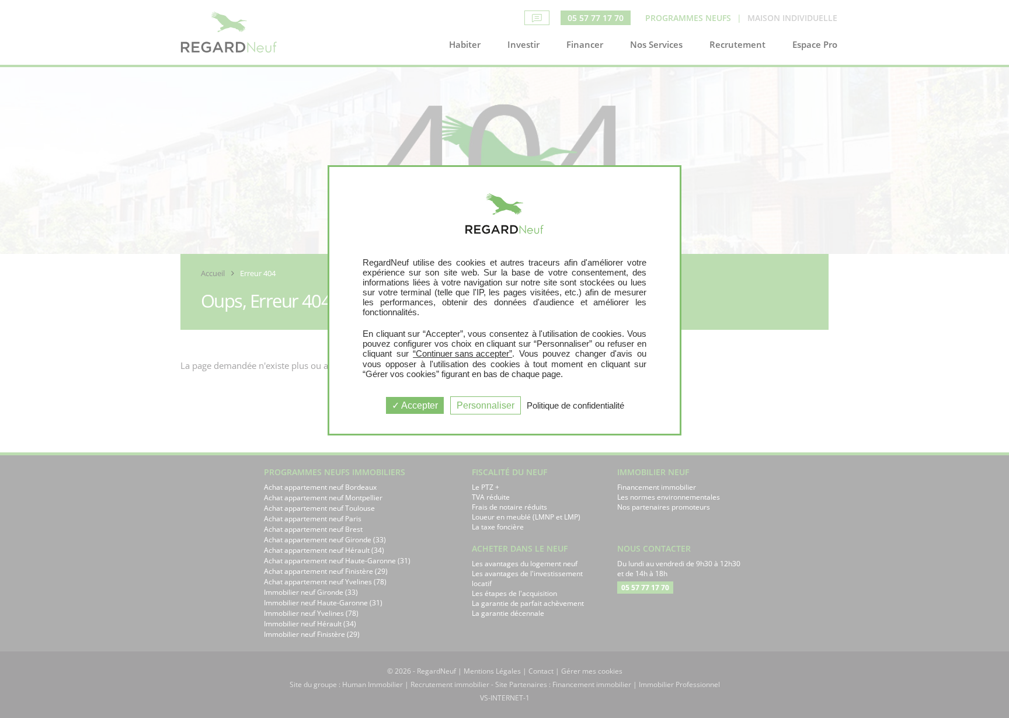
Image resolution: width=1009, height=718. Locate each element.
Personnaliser (485, 405)
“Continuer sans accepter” (462, 353)
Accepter (418, 405)
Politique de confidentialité (575, 405)
